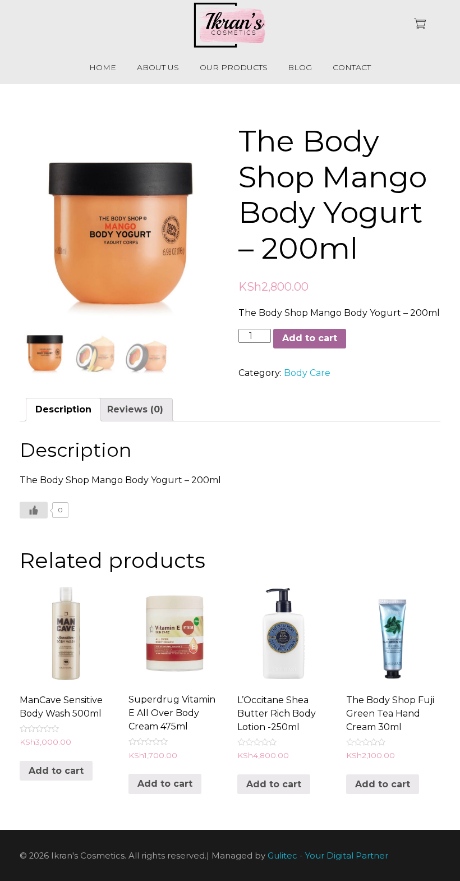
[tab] (63, 409)
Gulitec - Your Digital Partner (328, 856)
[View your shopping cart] (419, 25)
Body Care (307, 373)
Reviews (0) (135, 409)
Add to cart (309, 338)
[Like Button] (34, 510)
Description (63, 409)
